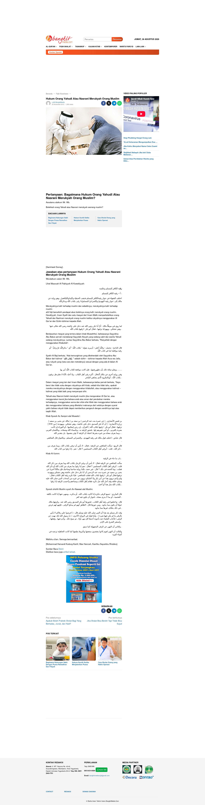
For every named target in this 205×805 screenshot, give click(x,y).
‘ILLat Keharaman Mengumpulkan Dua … (140, 142)
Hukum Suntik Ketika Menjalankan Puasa (80, 663)
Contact (49, 791)
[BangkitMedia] (59, 38)
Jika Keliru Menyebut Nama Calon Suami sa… (140, 147)
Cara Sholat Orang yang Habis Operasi (107, 663)
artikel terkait (69, 551)
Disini (60, 548)
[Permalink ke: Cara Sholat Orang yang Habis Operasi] (110, 649)
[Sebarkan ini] (103, 103)
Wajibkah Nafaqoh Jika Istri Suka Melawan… (137, 153)
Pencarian (117, 39)
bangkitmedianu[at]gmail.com (99, 775)
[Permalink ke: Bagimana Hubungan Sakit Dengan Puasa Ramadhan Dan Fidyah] (58, 649)
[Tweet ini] (108, 103)
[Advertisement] (102, 16)
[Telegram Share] (114, 103)
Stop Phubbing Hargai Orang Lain (137, 138)
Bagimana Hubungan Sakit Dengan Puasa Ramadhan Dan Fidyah (58, 220)
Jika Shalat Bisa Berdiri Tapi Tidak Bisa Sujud (104, 620)
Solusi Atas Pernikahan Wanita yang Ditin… (138, 160)
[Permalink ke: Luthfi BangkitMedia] (48, 102)
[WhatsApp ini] (119, 103)
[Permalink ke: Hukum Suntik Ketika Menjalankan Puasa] (84, 649)
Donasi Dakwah (89, 791)
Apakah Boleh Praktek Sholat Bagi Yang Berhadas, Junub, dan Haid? (63, 620)
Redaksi (67, 791)
